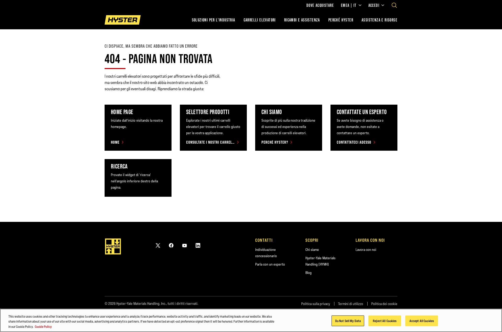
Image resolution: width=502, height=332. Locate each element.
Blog (308, 273)
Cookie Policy (43, 326)
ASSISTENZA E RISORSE (379, 20)
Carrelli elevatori (260, 20)
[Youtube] (184, 245)
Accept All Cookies (421, 320)
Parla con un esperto (270, 264)
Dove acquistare (320, 5)
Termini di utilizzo (350, 304)
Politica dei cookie (384, 304)
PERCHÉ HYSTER (340, 20)
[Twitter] (158, 245)
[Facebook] (171, 245)
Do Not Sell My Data (348, 320)
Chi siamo (312, 249)
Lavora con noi (366, 249)
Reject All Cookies (385, 320)
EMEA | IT (349, 5)
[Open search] (394, 5)
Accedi (373, 5)
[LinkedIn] (198, 245)
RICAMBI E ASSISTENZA (302, 20)
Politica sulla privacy (315, 304)
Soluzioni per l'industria (213, 20)
